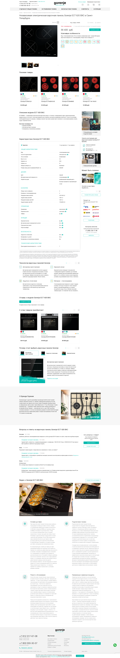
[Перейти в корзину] (93, 4)
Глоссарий (66, 642)
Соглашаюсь (80, 655)
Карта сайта (84, 651)
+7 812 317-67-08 (24, 3)
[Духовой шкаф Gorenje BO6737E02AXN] (49, 321)
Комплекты (85, 9)
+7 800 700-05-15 (41, 1)
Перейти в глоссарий (52, 378)
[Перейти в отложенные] (82, 4)
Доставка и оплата (52, 638)
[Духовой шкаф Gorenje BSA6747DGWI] (70, 321)
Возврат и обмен (52, 647)
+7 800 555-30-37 (24, 5)
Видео (65, 643)
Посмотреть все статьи (91, 194)
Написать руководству (91, 643)
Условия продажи (52, 642)
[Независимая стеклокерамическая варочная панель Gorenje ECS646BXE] (70, 84)
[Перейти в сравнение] (88, 4)
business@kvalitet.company (90, 640)
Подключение (51, 640)
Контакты (66, 645)
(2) (57, 95)
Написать (91, 235)
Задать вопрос (91, 442)
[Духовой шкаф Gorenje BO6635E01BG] (29, 321)
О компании (67, 638)
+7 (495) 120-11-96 (91, 230)
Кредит (49, 643)
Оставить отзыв (25, 301)
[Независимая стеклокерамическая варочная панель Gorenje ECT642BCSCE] (49, 84)
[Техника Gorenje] (60, 4)
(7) (36, 95)
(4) (99, 95)
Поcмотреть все (91, 446)
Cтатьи (66, 640)
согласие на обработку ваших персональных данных (46, 655)
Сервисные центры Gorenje (54, 645)
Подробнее (91, 220)
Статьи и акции (82, 1)
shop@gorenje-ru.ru (88, 637)
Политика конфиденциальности (54, 651)
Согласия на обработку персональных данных (60, 656)
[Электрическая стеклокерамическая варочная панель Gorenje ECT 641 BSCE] (91, 84)
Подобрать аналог (95, 29)
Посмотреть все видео (93, 480)
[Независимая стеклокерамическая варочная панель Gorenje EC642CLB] (29, 84)
